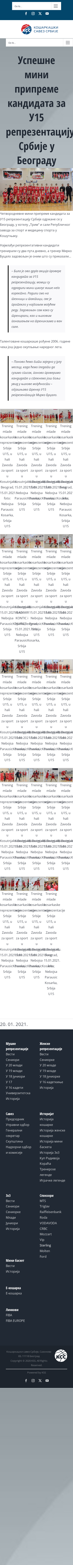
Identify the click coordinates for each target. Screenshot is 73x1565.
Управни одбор (17, 1125)
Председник (15, 1119)
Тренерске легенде (48, 1172)
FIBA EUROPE (15, 1321)
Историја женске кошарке (52, 1133)
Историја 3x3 (49, 1152)
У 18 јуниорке (50, 1076)
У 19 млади (14, 1071)
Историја (13, 1098)
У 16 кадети (14, 1087)
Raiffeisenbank (50, 1212)
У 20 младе (48, 1065)
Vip (42, 1240)
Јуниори (12, 1223)
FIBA (9, 1315)
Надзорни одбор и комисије (18, 1150)
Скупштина (14, 1141)
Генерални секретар (14, 1133)
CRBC (43, 1229)
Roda (43, 1217)
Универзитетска (18, 1093)
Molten (45, 1251)
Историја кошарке (47, 1122)
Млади (11, 1217)
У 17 (9, 1082)
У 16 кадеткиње (51, 1082)
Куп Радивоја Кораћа (50, 1161)
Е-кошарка (14, 1293)
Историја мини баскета (51, 1144)
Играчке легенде (52, 1180)
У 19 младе (48, 1071)
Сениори (12, 1060)
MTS (43, 1201)
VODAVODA (48, 1223)
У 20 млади (14, 1065)
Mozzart (46, 1234)
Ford (43, 1256)
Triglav (44, 1206)
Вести (10, 1054)
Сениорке (47, 1060)
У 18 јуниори (15, 1076)
